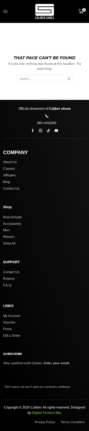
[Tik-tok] (48, 130)
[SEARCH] (68, 78)
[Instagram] (40, 130)
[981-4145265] (46, 116)
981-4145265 (47, 123)
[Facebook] (32, 130)
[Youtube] (56, 130)
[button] (5, 11)
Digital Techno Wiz (46, 412)
